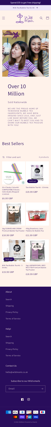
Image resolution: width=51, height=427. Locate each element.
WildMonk (22, 422)
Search (9, 299)
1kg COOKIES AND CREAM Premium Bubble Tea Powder (13, 229)
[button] (3, 18)
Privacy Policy (12, 312)
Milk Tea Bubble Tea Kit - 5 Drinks (12, 266)
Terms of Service (13, 318)
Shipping (10, 305)
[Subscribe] (42, 388)
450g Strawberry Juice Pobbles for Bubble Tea (35, 229)
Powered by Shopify (31, 422)
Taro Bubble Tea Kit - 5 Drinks (37, 187)
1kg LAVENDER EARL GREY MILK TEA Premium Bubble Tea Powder (36, 267)
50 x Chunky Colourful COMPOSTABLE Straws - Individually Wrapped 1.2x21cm (11, 190)
